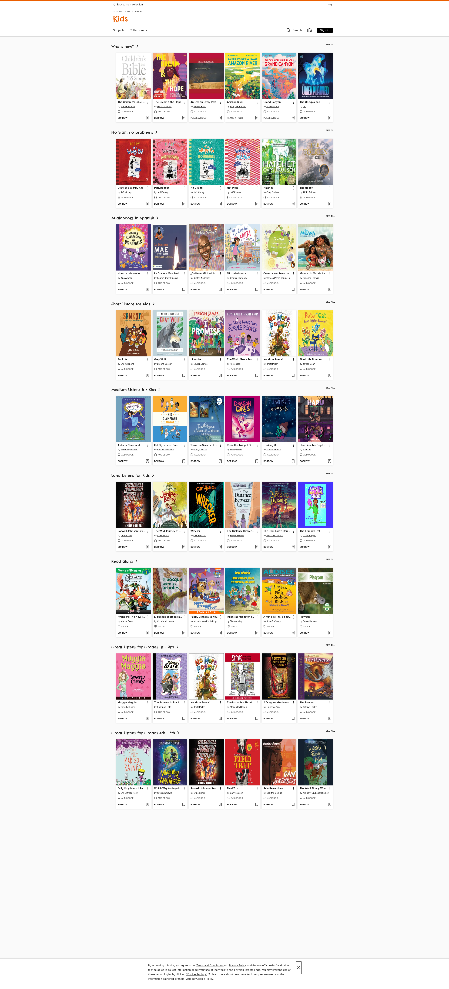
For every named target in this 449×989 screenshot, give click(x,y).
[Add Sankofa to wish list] (147, 375)
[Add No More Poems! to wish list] (293, 375)
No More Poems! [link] (273, 359)
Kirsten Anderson (201, 278)
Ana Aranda (126, 278)
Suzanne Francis (311, 278)
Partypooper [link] (161, 188)
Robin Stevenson (165, 449)
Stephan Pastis (273, 449)
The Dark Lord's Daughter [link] (277, 531)
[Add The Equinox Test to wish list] (329, 547)
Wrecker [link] (195, 531)
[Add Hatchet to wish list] (293, 204)
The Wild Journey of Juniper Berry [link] (168, 531)
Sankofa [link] (123, 359)
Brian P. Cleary (273, 621)
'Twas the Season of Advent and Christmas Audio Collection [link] (204, 445)
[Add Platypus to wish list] (329, 633)
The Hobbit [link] (306, 188)
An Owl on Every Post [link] (203, 102)
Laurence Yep (273, 707)
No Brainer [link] (196, 188)
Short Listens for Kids (131, 304)
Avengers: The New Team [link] (132, 617)
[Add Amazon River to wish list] (256, 118)
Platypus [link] (305, 617)
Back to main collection (129, 4)
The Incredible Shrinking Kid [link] (241, 702)
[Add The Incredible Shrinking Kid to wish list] (256, 719)
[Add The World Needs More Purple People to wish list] (256, 375)
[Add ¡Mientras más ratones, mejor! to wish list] (256, 633)
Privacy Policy (237, 965)
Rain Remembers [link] (273, 788)
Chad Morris (163, 535)
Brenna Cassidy (164, 364)
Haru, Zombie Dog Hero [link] (314, 445)
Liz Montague (309, 535)
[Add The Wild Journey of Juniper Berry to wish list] (184, 547)
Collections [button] (138, 30)
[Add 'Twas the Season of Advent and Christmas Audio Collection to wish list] (220, 461)
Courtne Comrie (274, 793)
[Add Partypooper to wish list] (184, 204)
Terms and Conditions (209, 965)
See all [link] (330, 44)
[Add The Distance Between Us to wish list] (256, 547)
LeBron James (200, 364)
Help (330, 5)
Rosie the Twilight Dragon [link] (241, 445)
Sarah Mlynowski (129, 449)
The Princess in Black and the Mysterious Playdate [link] (168, 702)
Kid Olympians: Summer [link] (168, 445)
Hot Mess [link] (232, 188)
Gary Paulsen (272, 192)
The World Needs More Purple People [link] (241, 359)
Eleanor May (236, 621)
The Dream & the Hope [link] (167, 102)
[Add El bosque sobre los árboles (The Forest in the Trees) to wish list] (184, 633)
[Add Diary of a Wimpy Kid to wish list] (147, 204)
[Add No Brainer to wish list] (220, 204)
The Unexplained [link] (310, 102)
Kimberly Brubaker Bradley (316, 793)
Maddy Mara (236, 449)
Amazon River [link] (235, 102)
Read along (123, 561)
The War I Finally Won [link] (313, 788)
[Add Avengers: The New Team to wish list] (147, 633)
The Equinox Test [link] (310, 531)
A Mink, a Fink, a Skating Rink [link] (277, 617)
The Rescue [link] (306, 702)
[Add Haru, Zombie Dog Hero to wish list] (329, 461)
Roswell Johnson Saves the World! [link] (132, 531)
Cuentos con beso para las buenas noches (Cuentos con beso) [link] (277, 273)
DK (304, 106)
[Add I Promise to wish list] (220, 375)
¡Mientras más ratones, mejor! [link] (241, 617)
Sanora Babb (199, 106)
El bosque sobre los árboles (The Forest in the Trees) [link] (168, 617)
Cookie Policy (204, 979)
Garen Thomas (164, 106)
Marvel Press (127, 621)
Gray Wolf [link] (160, 359)
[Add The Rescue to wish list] (329, 719)
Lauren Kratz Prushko (167, 278)
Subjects (118, 30)
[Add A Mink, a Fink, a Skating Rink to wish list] (293, 633)
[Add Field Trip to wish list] (256, 804)
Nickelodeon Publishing (204, 621)
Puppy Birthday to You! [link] (204, 617)
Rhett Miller (272, 364)
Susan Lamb (272, 106)
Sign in (324, 30)
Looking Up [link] (270, 445)
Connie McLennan (166, 621)
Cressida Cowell (165, 793)
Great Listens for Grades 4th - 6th (143, 733)
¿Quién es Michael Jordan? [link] (204, 273)
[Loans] (309, 31)
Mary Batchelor (128, 106)
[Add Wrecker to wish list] (220, 547)
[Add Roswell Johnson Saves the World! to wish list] (147, 547)
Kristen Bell (235, 364)
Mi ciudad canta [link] (236, 273)
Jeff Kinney (126, 192)
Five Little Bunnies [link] (311, 359)
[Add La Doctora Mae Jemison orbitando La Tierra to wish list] (184, 290)
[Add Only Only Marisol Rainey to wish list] (147, 804)
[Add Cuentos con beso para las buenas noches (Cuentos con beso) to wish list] (293, 290)
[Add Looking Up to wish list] (293, 461)
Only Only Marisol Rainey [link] (132, 788)
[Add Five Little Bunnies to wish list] (329, 375)
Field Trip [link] (232, 788)
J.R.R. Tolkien (309, 192)
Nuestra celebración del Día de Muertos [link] (132, 273)
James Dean (309, 364)
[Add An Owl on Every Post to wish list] (220, 118)
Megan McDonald (238, 707)
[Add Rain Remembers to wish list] (293, 804)
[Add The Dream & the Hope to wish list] (184, 118)
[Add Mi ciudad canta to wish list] (256, 290)
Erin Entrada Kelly (129, 793)
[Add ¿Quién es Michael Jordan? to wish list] (220, 290)
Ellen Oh (307, 449)
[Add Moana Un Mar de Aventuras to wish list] (329, 290)
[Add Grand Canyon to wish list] (293, 118)
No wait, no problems (133, 132)
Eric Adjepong (127, 364)
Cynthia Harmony (238, 278)
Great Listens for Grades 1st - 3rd (143, 647)
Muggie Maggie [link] (127, 702)
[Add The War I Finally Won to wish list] (329, 804)
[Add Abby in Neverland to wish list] (147, 461)
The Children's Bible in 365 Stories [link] (132, 102)
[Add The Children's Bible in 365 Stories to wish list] (147, 118)
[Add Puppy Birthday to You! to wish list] (220, 633)
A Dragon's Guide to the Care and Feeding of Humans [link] (277, 702)
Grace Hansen (310, 621)
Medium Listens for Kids (134, 389)
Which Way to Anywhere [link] (168, 788)
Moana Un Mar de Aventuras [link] (314, 273)
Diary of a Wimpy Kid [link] (130, 188)
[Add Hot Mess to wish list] (256, 204)
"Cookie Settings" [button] (196, 974)
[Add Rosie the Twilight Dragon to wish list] (256, 461)
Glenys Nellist (200, 449)
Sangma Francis (238, 106)
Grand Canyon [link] (272, 102)
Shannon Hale (164, 707)
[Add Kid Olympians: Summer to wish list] (184, 461)
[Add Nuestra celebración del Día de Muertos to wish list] (147, 290)
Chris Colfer (126, 535)
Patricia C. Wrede (274, 535)
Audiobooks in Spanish (133, 218)
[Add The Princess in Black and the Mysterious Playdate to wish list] (184, 719)
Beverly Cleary (128, 707)
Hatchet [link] (268, 188)
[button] (293, 31)
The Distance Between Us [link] (241, 531)
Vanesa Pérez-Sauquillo (278, 278)
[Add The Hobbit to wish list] (329, 204)
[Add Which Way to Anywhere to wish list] (184, 804)
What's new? (123, 46)
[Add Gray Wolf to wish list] (184, 375)
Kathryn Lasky (310, 707)
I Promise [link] (195, 359)
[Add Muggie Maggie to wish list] (147, 719)
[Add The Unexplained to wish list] (329, 118)
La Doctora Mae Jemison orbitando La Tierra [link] (168, 273)
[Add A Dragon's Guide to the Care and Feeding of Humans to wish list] (293, 719)
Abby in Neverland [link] (129, 445)
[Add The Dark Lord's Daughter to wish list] (293, 547)
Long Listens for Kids (131, 475)
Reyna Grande (237, 535)
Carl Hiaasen (199, 535)
